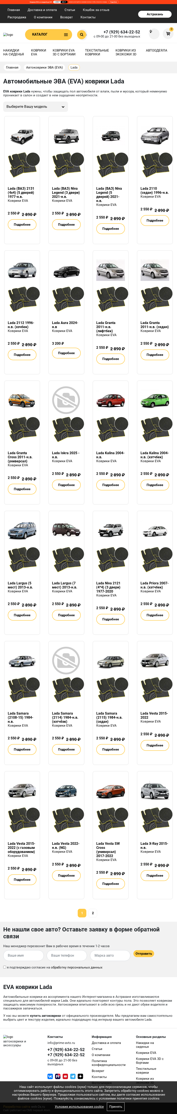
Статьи (70, 10)
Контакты (88, 17)
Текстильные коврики (97, 52)
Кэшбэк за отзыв (96, 10)
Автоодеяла (156, 50)
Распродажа (17, 17)
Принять (115, 1107)
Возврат (66, 17)
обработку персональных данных (76, 967)
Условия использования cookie (79, 1107)
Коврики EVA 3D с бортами (64, 52)
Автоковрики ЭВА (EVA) (44, 67)
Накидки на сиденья (13, 52)
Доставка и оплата (42, 10)
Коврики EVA (38, 52)
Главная (14, 10)
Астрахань (155, 14)
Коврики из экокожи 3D (125, 52)
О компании (43, 17)
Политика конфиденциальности (109, 1063)
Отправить (144, 954)
